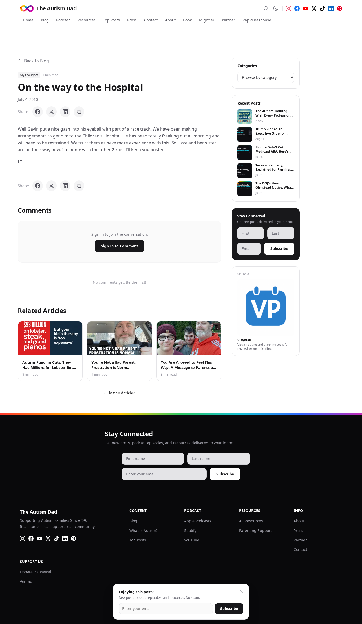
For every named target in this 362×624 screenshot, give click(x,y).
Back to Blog (36, 61)
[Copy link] (79, 111)
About (170, 20)
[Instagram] (288, 8)
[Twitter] (314, 8)
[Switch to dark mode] (275, 8)
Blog (45, 20)
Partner (228, 20)
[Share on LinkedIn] (65, 111)
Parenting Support (255, 530)
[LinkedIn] (331, 8)
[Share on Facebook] (37, 111)
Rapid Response (256, 20)
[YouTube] (305, 8)
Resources (86, 20)
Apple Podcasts (197, 520)
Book (187, 20)
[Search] (266, 8)
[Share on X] (51, 111)
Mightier (206, 20)
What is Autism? (143, 530)
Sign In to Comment (119, 245)
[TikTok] (322, 8)
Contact (151, 20)
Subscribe (279, 248)
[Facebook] (297, 8)
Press (132, 20)
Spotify (190, 530)
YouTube (191, 540)
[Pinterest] (339, 8)
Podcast (63, 20)
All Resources (251, 520)
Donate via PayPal (35, 571)
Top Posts (111, 20)
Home (28, 20)
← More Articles (120, 393)
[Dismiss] (241, 591)
